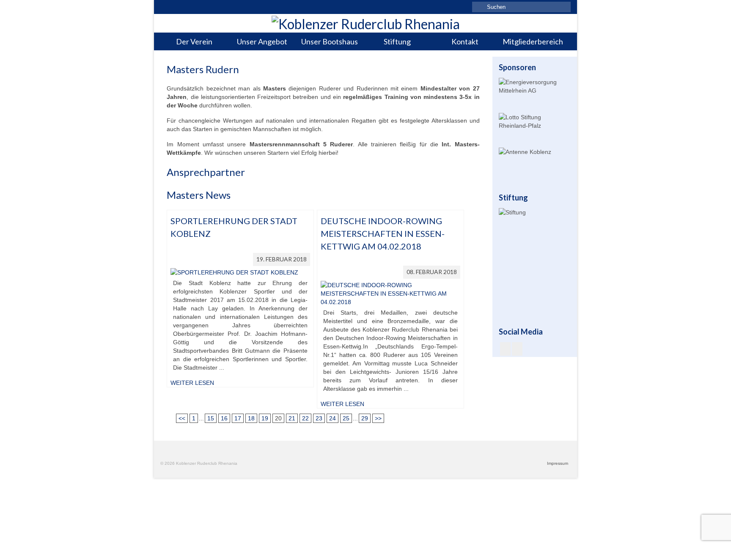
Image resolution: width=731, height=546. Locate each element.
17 (237, 418)
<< (182, 418)
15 (210, 418)
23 (319, 418)
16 (224, 418)
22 (305, 418)
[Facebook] (505, 348)
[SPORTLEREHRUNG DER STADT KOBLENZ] (234, 272)
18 (251, 418)
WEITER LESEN (192, 382)
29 (364, 418)
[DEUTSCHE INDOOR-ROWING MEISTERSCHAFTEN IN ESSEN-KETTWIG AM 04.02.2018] (391, 293)
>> (378, 418)
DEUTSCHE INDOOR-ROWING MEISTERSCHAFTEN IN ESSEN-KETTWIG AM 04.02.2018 (383, 233)
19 (264, 418)
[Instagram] (517, 348)
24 (332, 418)
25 (346, 418)
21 (292, 418)
